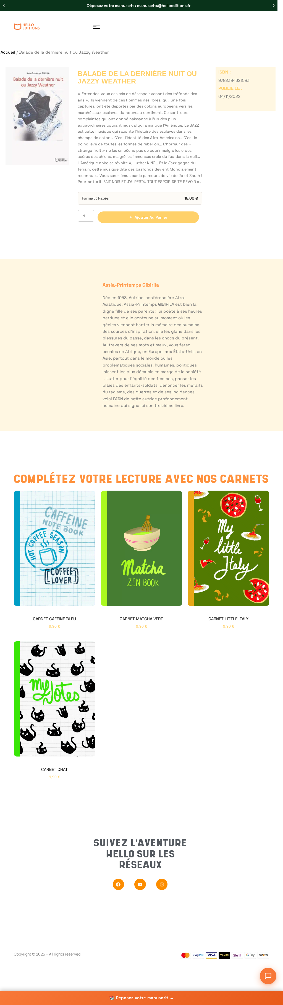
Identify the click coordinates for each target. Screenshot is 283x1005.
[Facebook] (118, 884)
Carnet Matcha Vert (141, 618)
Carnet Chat (54, 769)
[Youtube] (140, 884)
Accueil (8, 52)
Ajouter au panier (151, 217)
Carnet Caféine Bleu (54, 618)
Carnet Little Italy (228, 618)
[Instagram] (162, 884)
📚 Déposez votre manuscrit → (141, 997)
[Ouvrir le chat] (268, 976)
